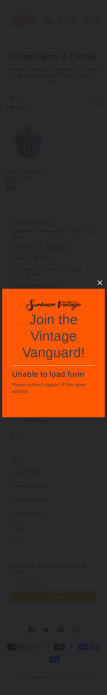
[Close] (100, 283)
